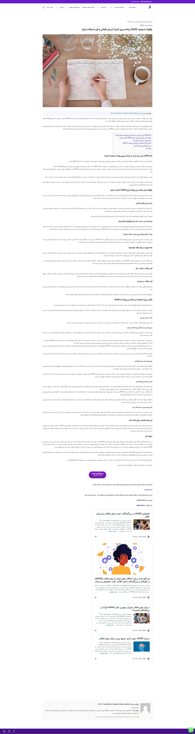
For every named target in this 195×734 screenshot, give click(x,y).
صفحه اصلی (132, 8)
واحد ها (103, 8)
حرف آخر (148, 148)
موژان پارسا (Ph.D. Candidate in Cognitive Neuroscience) (127, 113)
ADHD (142, 26)
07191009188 (148, 490)
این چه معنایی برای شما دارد (142, 146)
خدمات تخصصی (119, 8)
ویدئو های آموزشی (74, 8)
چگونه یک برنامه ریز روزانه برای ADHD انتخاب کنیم (135, 138)
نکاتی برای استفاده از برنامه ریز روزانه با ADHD (137, 143)
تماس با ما (50, 8)
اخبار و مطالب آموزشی (88, 8)
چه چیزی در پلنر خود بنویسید (142, 140)
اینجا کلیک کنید (72, 460)
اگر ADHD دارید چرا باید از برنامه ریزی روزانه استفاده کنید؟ (133, 135)
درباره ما (62, 8)
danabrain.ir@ (141, 505)
